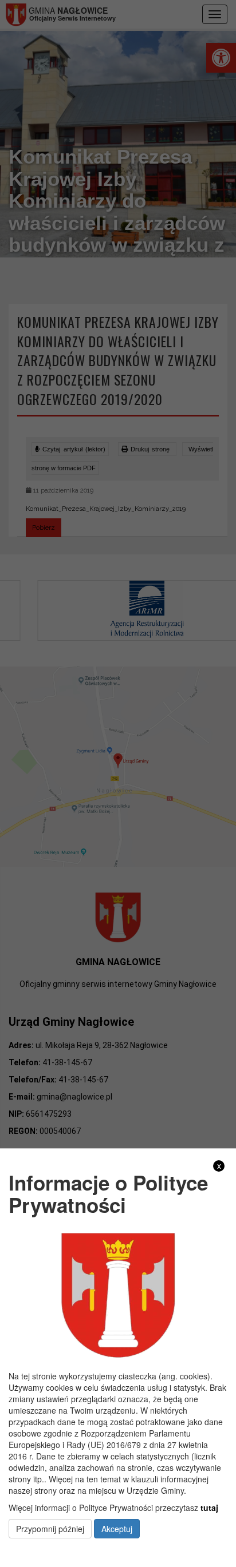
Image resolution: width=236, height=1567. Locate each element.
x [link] (219, 1165)
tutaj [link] (209, 1507)
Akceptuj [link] (116, 1528)
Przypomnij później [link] (50, 1528)
